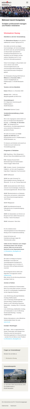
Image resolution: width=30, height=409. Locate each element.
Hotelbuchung (7, 275)
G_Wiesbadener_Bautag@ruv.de (12, 251)
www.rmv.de (7, 322)
